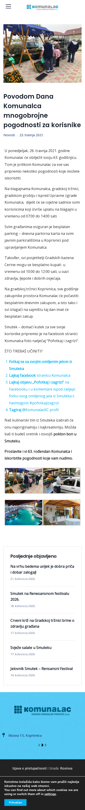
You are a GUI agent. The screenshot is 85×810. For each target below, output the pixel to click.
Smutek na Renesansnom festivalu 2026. (39, 596)
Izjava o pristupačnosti (29, 768)
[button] (39, 745)
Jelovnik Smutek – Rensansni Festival (41, 668)
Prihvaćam (15, 802)
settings (50, 794)
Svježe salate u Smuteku (30, 647)
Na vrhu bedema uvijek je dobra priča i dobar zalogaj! (42, 569)
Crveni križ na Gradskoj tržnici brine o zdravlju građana (42, 623)
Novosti (9, 135)
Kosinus (66, 768)
